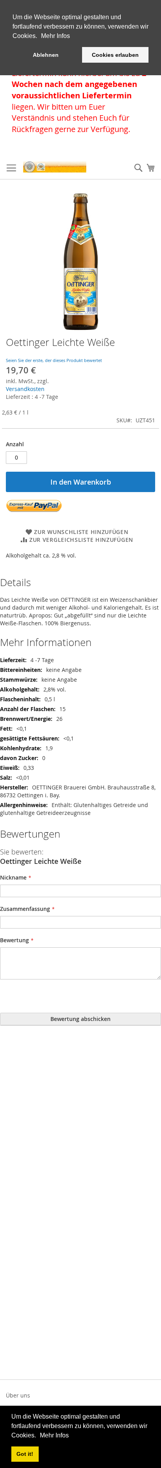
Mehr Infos (54, 1435)
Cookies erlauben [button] (115, 55)
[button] (39, 1436)
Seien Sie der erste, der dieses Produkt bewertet (54, 360)
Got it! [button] (24, 1454)
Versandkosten (25, 389)
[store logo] (54, 167)
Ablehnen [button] (46, 55)
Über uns (18, 1395)
